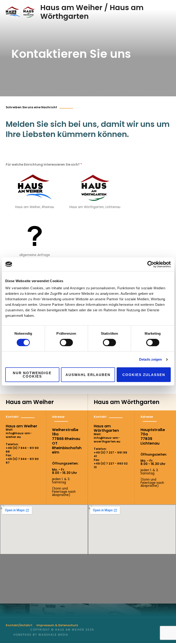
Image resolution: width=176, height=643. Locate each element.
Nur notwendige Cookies (32, 374)
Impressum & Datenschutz (57, 625)
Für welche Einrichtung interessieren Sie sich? (44, 164)
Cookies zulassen (143, 375)
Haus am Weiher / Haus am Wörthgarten (91, 11)
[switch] (66, 342)
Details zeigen (150, 359)
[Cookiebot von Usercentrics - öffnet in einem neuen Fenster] (151, 264)
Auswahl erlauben (88, 375)
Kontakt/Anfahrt (19, 625)
